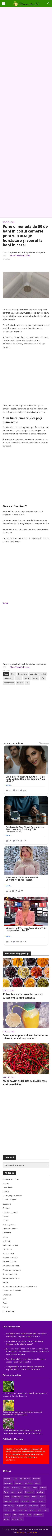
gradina (40, 1492)
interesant (8, 678)
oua (16, 1501)
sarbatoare (33, 1505)
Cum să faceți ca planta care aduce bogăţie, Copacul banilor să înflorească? (24, 1342)
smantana (23, 1510)
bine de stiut (25, 1479)
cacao (37, 1483)
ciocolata (16, 1487)
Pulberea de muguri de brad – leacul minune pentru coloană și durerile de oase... (25, 1394)
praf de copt (9, 1505)
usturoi (7, 1515)
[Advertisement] (26, 112)
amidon (7, 1479)
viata (29, 1515)
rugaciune (21, 1505)
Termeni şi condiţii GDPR (27, 1532)
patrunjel (25, 1501)
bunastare (22, 674)
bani (13, 674)
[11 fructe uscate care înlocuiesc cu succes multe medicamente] (26, 972)
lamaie (26, 1496)
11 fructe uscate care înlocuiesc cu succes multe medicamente (23, 996)
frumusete (29, 1492)
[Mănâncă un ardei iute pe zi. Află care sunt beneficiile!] (26, 1058)
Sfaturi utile (8, 222)
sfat (42, 678)
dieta (35, 1487)
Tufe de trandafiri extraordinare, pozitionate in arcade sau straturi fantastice (26, 1360)
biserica (36, 1479)
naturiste (8, 1501)
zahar (6, 1519)
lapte (34, 1496)
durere (43, 1487)
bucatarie (8, 1483)
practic (27, 678)
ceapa (6, 1487)
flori (13, 1492)
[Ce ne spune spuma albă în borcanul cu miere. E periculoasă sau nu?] (26, 1015)
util (27, 683)
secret (35, 678)
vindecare (38, 1515)
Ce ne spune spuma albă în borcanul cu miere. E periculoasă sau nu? (25, 1037)
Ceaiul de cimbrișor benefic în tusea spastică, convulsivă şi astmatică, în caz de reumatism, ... (22, 1432)
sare (43, 1505)
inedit (6, 1496)
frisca (20, 1492)
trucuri (20, 683)
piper (34, 1501)
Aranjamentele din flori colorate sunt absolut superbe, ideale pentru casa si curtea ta (25, 1368)
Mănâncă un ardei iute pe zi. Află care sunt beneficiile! (25, 1082)
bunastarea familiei (38, 674)
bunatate (28, 1483)
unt (46, 1510)
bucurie (18, 1483)
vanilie (21, 1515)
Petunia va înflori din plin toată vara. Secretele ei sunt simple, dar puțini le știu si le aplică (26, 1335)
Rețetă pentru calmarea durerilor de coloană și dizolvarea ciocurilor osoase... (22, 1413)
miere (42, 1496)
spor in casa (9, 683)
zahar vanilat (17, 1519)
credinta (26, 1487)
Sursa (5, 603)
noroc (18, 678)
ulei (39, 1510)
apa (15, 1479)
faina (6, 1492)
